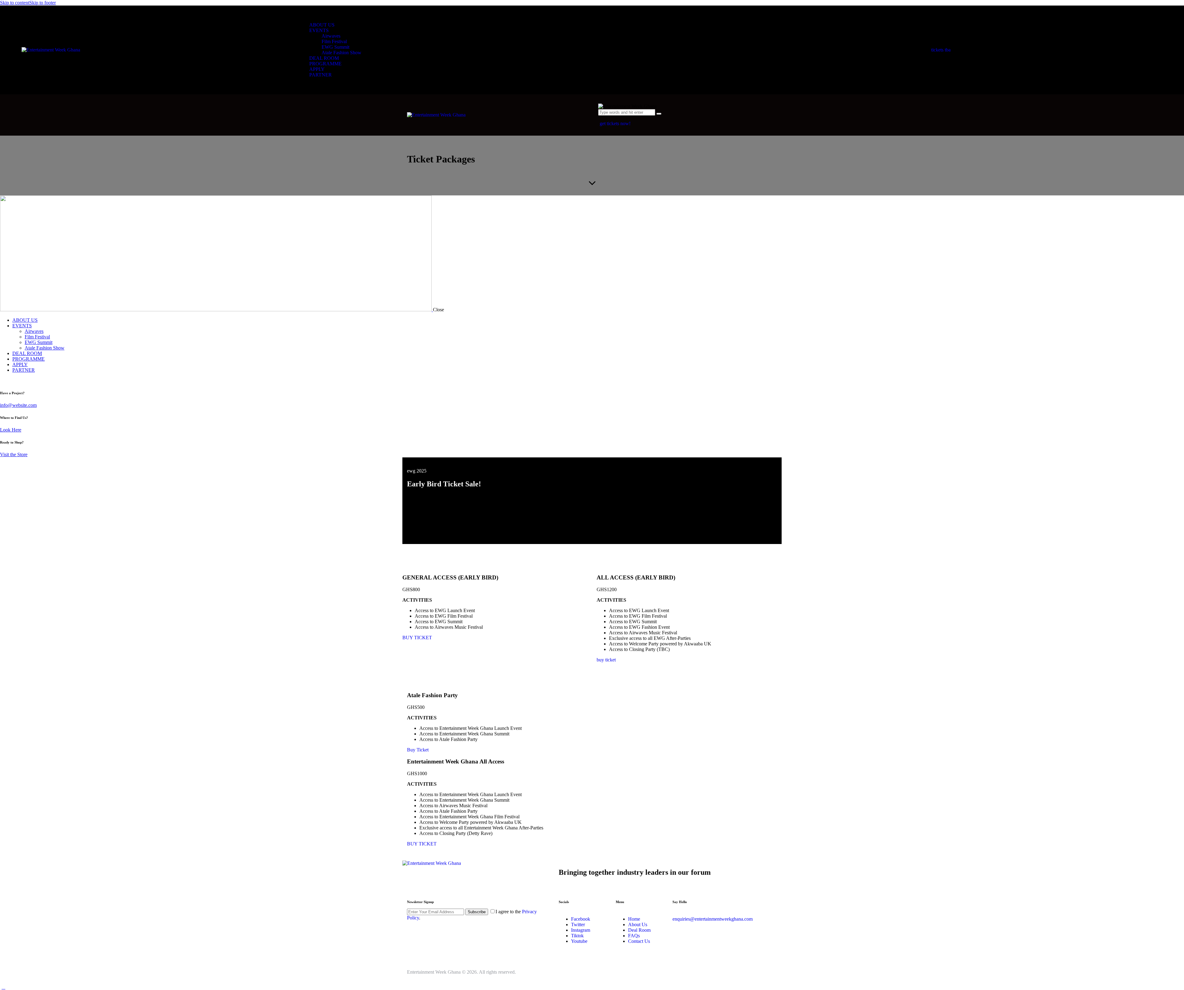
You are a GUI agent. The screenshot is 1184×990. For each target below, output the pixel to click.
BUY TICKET (417, 637)
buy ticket (606, 659)
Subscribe (477, 912)
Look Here (10, 429)
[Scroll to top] (3, 987)
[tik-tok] (10, 380)
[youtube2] (17, 380)
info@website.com (18, 405)
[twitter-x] (3, 380)
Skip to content (14, 2)
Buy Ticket (418, 749)
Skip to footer (42, 2)
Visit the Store (13, 454)
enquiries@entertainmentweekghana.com (712, 919)
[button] (601, 118)
